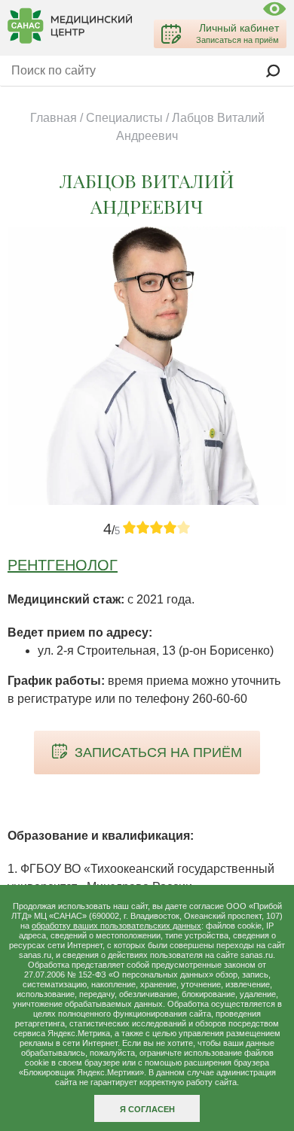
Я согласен (147, 1109)
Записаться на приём (158, 752)
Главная (53, 117)
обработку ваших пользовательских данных (116, 925)
